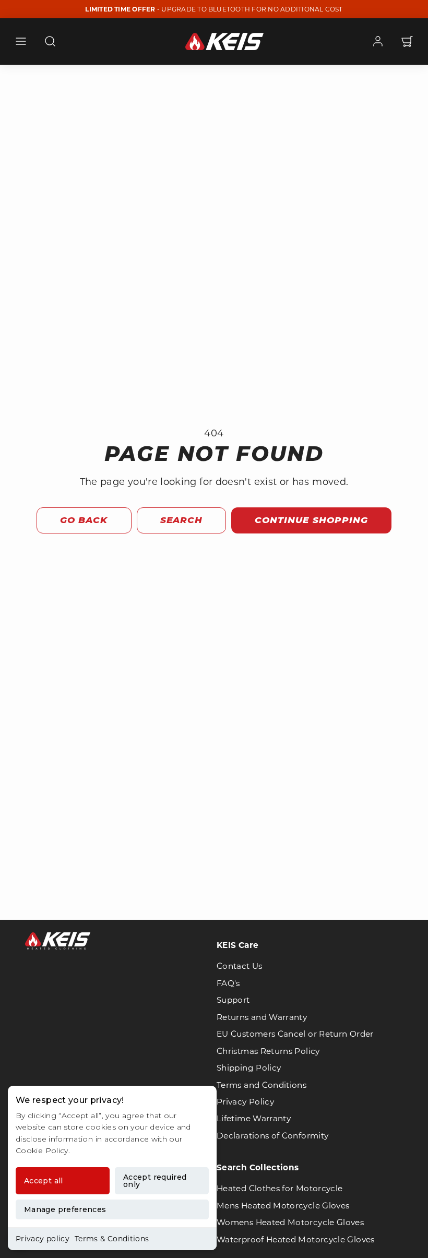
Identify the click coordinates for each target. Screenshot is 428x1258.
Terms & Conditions (112, 1238)
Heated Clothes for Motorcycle (279, 1188)
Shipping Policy (249, 1068)
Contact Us (240, 966)
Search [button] (181, 520)
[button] (20, 41)
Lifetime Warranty (254, 1118)
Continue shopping (311, 520)
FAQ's (228, 983)
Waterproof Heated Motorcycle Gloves (296, 1239)
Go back (84, 520)
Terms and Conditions (261, 1085)
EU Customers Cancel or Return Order (295, 1034)
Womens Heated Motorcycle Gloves (290, 1222)
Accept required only (154, 1180)
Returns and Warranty (262, 1017)
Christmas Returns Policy (268, 1051)
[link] (377, 41)
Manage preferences (65, 1209)
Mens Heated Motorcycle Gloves (283, 1205)
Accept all (43, 1180)
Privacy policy (42, 1238)
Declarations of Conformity (272, 1136)
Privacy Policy (245, 1102)
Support (233, 1000)
